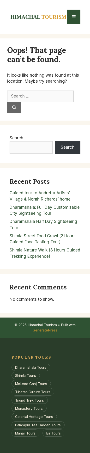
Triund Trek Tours (29, 400)
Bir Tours (53, 433)
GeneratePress (45, 330)
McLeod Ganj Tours (31, 384)
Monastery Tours (29, 408)
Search (16, 137)
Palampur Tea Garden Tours (38, 425)
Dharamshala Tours (30, 367)
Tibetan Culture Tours (32, 392)
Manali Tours (25, 433)
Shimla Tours (25, 375)
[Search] (14, 108)
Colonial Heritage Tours (34, 417)
